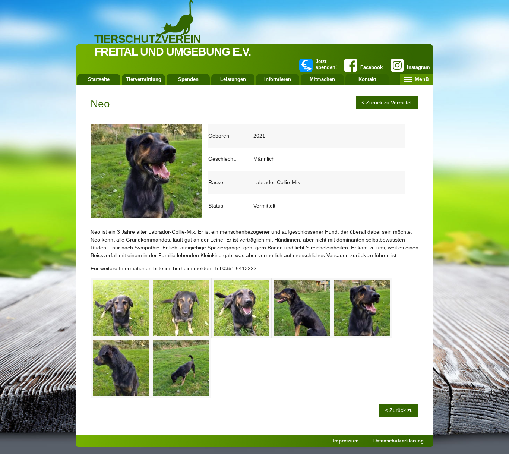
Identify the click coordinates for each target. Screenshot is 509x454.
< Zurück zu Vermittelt (387, 102)
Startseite (99, 79)
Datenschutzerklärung (398, 441)
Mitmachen (322, 79)
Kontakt (367, 79)
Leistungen (233, 79)
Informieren (277, 79)
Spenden (188, 79)
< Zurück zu (399, 410)
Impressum (346, 441)
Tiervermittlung (143, 79)
